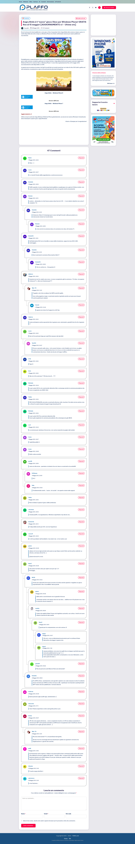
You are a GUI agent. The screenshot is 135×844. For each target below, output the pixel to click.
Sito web (68, 814)
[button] (109, 7)
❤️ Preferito (25, 18)
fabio (30, 497)
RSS (70, 838)
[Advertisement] (53, 133)
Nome (23, 814)
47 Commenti (46, 28)
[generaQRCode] (54, 100)
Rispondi (81, 157)
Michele (30, 383)
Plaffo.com (76, 836)
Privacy (66, 838)
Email (46, 814)
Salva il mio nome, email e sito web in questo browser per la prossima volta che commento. (49, 821)
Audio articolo (81, 18)
